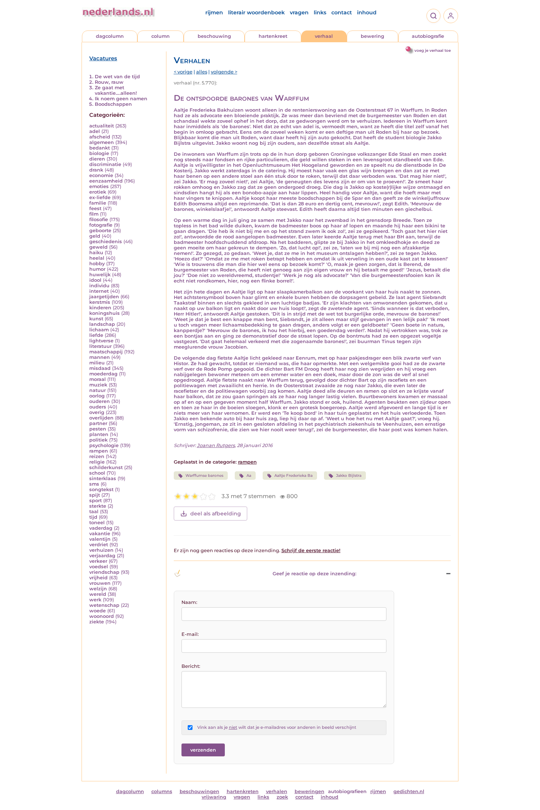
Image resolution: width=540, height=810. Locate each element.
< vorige (183, 72)
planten (98, 434)
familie (97, 203)
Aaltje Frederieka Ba (293, 475)
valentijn (100, 539)
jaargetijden (104, 296)
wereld (97, 594)
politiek (98, 440)
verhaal (324, 36)
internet (99, 291)
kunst (96, 318)
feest (95, 208)
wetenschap (104, 605)
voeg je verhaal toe (432, 50)
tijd (93, 517)
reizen (96, 456)
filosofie (98, 219)
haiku (96, 252)
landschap (102, 324)
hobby (97, 263)
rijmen (214, 12)
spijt (94, 495)
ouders (97, 407)
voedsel (98, 566)
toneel (97, 522)
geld (94, 236)
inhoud (367, 12)
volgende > (224, 72)
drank (96, 170)
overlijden (101, 418)
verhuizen (101, 550)
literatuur (100, 346)
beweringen (309, 791)
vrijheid (98, 577)
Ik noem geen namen (121, 98)
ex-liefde (100, 197)
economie (101, 175)
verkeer (98, 561)
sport (95, 500)
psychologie (104, 445)
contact (341, 12)
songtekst (101, 489)
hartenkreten (243, 791)
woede (97, 610)
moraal (97, 379)
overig (96, 412)
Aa (248, 475)
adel (94, 131)
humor (97, 269)
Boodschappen (113, 104)
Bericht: (190, 666)
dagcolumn (110, 36)
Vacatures (103, 58)
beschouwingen (199, 791)
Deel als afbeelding (215, 513)
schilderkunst (106, 467)
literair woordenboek (256, 12)
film (93, 214)
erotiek (97, 192)
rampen (98, 451)
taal (93, 511)
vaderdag (100, 528)
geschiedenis (105, 241)
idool (95, 280)
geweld (98, 247)
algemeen (101, 142)
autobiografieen (347, 791)
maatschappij (106, 351)
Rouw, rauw (109, 82)
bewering (372, 36)
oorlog (97, 396)
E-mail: (190, 634)
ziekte (96, 621)
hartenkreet (273, 36)
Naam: (189, 602)
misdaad (100, 368)
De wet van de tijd (117, 76)
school (97, 473)
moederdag (103, 374)
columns (161, 791)
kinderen (100, 307)
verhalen (276, 791)
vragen (299, 12)
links (320, 12)
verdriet (98, 544)
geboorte (100, 230)
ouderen (99, 401)
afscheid (99, 137)
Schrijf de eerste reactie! (311, 550)
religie (97, 462)
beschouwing (214, 36)
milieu (97, 363)
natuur (97, 390)
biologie (99, 153)
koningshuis (104, 313)
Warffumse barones (204, 475)
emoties (99, 186)
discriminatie (105, 164)
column (160, 36)
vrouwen (100, 583)
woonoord (101, 616)
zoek (282, 797)
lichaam (99, 329)
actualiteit (101, 126)
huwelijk (100, 274)
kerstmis (99, 302)
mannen (99, 357)
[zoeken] (433, 16)
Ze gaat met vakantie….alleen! (116, 90)
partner (98, 423)
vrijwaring (214, 797)
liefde (96, 335)
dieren (97, 159)
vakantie (99, 533)
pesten (97, 429)
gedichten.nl (408, 791)
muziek (98, 385)
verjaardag (102, 555)
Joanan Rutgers (216, 445)
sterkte (97, 506)
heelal (96, 258)
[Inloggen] (450, 15)
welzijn (98, 588)
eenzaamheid (106, 181)
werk (95, 599)
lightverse (101, 340)
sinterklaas (102, 478)
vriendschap (104, 572)
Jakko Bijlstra (348, 475)
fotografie (100, 225)
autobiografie (428, 36)
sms (94, 484)
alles (201, 72)
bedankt (99, 148)
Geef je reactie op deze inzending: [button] (314, 573)
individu (99, 285)
